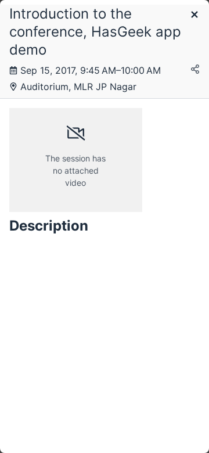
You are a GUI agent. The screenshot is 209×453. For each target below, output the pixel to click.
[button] (194, 15)
